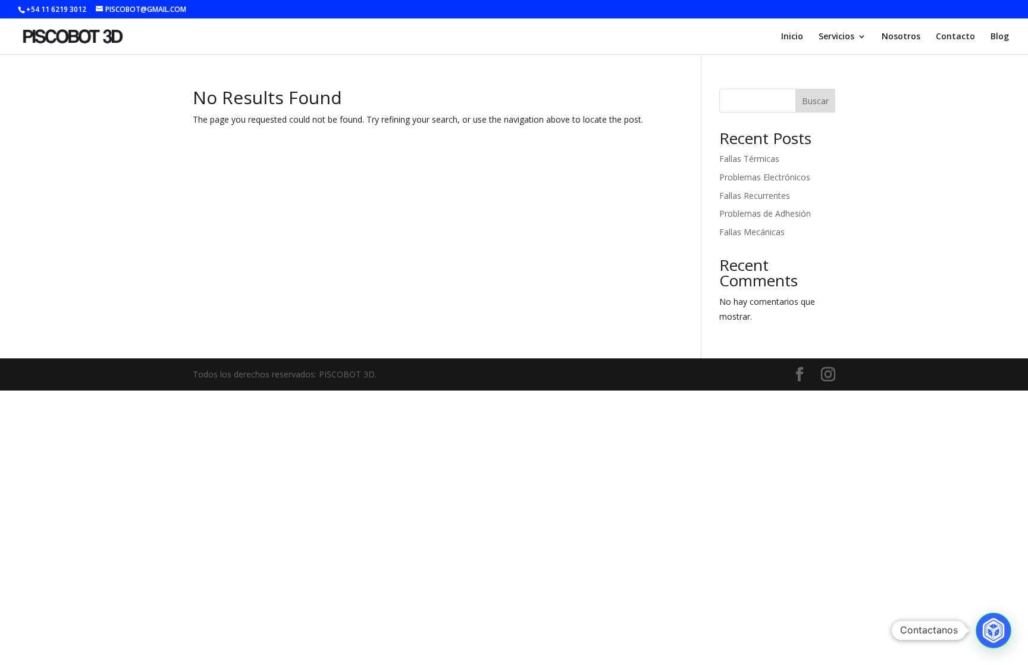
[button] (993, 630)
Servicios (836, 37)
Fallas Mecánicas (752, 232)
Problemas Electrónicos (764, 177)
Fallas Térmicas (749, 158)
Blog (1000, 37)
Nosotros (901, 37)
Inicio (792, 37)
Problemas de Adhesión (765, 213)
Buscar (815, 101)
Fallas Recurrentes (754, 195)
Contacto (955, 37)
